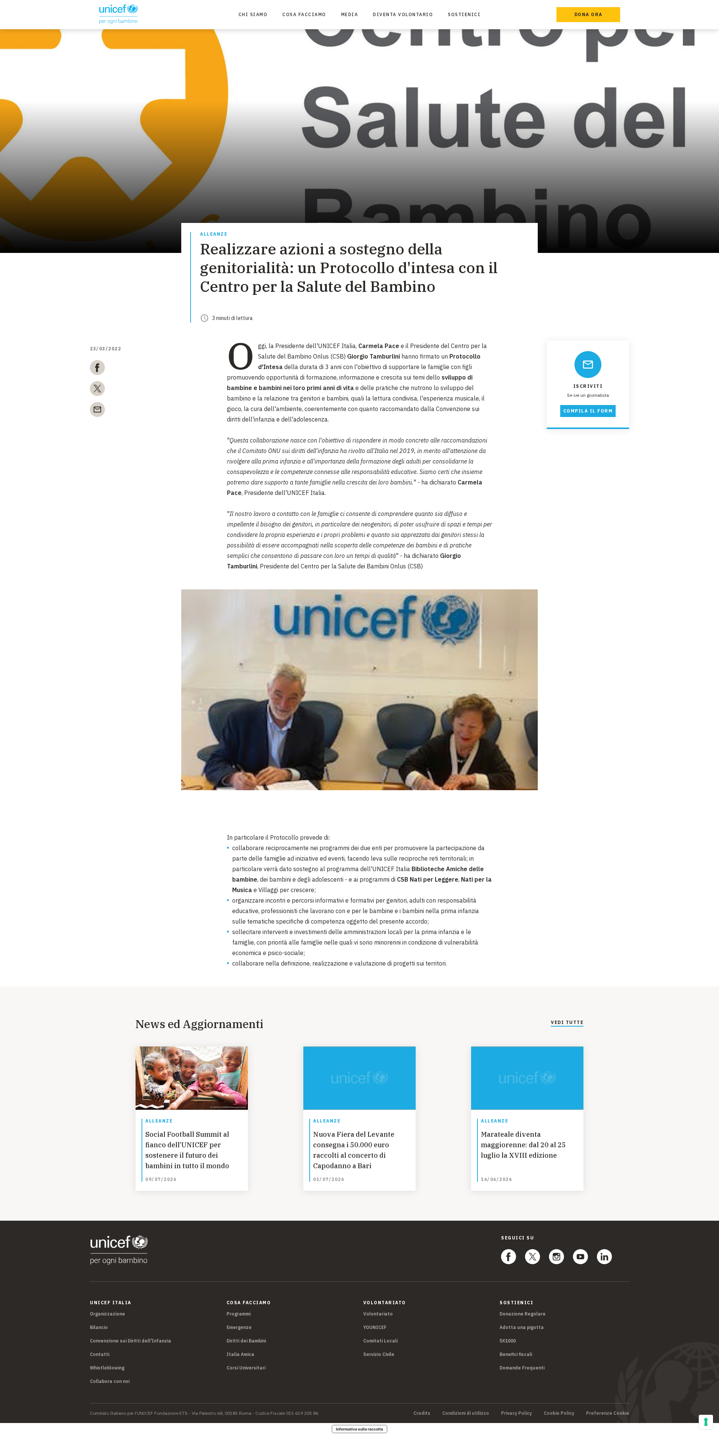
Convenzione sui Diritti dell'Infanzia (130, 1341)
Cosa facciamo (304, 14)
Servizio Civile (378, 1354)
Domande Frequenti (522, 1368)
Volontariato (378, 1314)
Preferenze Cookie (607, 1413)
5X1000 (508, 1341)
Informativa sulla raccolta (359, 1429)
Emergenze (239, 1327)
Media (349, 14)
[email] (97, 411)
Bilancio (99, 1327)
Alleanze (213, 234)
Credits (421, 1413)
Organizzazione (107, 1314)
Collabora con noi (110, 1381)
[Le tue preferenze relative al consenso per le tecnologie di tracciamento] (706, 1422)
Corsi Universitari (246, 1368)
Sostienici (464, 14)
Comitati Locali (380, 1341)
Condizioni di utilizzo (465, 1413)
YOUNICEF (374, 1327)
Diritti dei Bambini (246, 1341)
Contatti (99, 1354)
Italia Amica (240, 1354)
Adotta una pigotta (522, 1327)
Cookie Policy (559, 1413)
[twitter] (97, 390)
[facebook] (97, 369)
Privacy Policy (516, 1413)
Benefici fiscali (516, 1354)
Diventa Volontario (403, 14)
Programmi (239, 1314)
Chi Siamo (253, 14)
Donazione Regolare (523, 1314)
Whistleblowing (107, 1368)
